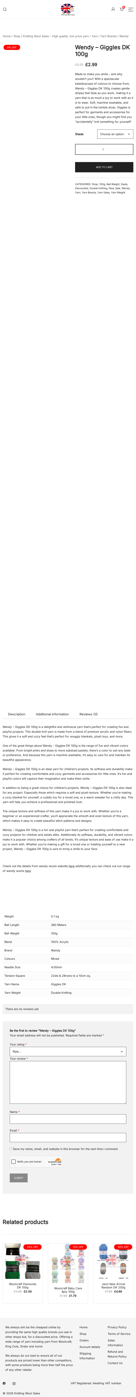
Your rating (18, 1044)
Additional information (52, 714)
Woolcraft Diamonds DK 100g (22, 1285)
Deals (124, 184)
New (111, 188)
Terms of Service (119, 1334)
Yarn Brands (108, 36)
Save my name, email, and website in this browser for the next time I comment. (65, 1149)
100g (102, 184)
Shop (95, 184)
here (72, 866)
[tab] (17, 714)
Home (7, 36)
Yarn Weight (118, 192)
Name (15, 1112)
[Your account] (113, 9)
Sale (117, 188)
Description (16, 714)
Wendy (124, 36)
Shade (79, 134)
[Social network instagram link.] (14, 1383)
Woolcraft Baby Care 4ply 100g (68, 1289)
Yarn (95, 36)
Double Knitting (98, 188)
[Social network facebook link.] (4, 1383)
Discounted (81, 188)
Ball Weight (113, 184)
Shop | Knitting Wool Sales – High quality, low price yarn (51, 36)
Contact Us (115, 1363)
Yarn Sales (103, 192)
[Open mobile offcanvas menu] (130, 9)
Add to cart (104, 167)
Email (14, 1130)
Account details (90, 1347)
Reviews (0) (89, 714)
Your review (19, 1058)
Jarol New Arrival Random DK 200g (113, 1285)
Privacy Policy (117, 1327)
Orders (84, 1340)
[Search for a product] (5, 9)
